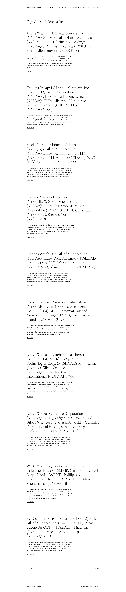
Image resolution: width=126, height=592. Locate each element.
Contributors (77, 7)
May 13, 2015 (30, 180)
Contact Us (67, 7)
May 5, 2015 (30, 285)
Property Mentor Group (34, 7)
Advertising (59, 7)
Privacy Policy (95, 7)
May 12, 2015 (30, 237)
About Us (51, 7)
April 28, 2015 (30, 449)
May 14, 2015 (30, 71)
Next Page (95, 568)
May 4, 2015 (30, 338)
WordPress (96, 586)
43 (32, 568)
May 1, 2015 (30, 397)
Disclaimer (86, 7)
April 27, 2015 (30, 502)
